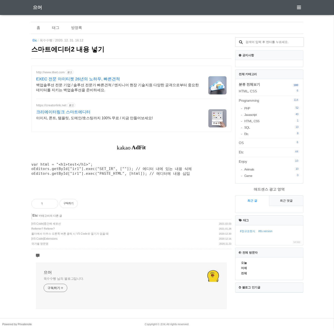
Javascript (271, 115)
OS (268, 143)
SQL (271, 127)
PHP (271, 108)
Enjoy (268, 161)
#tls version (265, 231)
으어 (37, 7)
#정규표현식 (247, 231)
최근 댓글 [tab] (286, 200)
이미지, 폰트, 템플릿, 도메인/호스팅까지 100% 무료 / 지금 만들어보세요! (94, 118)
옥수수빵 (46, 40)
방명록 (76, 28)
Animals (271, 169)
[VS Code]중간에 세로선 (46, 223)
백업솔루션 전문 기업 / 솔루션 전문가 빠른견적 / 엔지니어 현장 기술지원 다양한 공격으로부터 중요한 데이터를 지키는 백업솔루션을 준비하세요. (117, 87)
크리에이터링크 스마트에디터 (63, 112)
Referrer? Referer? (43, 228)
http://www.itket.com (50, 72)
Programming (268, 100)
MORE (297, 242)
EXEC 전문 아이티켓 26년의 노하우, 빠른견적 (78, 79)
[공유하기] (51, 203)
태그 (55, 28)
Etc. (271, 134)
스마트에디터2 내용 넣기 (68, 49)
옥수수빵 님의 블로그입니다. (64, 278)
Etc (34, 40)
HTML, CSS (268, 91)
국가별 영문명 (39, 243)
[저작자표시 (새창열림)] (229, 198)
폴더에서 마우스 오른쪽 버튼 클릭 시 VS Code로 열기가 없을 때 (70, 233)
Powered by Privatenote (17, 324)
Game (271, 176)
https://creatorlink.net (51, 105)
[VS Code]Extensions (44, 238)
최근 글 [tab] (252, 200)
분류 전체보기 (249, 84)
